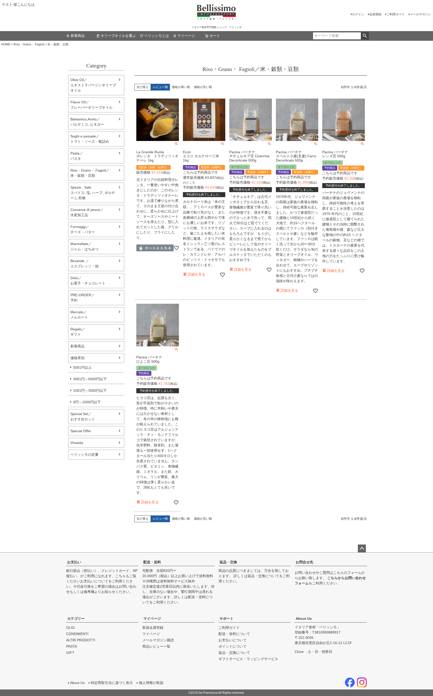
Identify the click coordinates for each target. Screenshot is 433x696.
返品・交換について (263, 576)
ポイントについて (233, 646)
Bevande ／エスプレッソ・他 (84, 263)
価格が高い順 (181, 87)
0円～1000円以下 (87, 402)
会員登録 (375, 14)
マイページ (186, 36)
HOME (5, 44)
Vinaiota (76, 443)
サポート (227, 618)
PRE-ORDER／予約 (82, 297)
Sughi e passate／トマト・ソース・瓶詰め (89, 138)
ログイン (358, 14)
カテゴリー (76, 618)
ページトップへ (362, 549)
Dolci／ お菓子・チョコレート (87, 280)
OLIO (70, 628)
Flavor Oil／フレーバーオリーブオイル (91, 104)
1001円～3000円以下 (90, 391)
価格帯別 (77, 358)
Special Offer (80, 431)
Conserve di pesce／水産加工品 (86, 212)
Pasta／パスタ (76, 156)
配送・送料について (234, 634)
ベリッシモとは (156, 36)
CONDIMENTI (77, 634)
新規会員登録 (152, 628)
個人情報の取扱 (151, 683)
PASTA (71, 646)
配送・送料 (152, 562)
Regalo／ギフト (77, 331)
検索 (365, 35)
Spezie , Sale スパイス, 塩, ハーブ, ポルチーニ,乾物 (92, 192)
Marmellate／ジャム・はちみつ (84, 246)
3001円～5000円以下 (90, 379)
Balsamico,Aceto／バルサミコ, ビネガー (87, 121)
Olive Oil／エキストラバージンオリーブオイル (93, 85)
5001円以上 (82, 367)
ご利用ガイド (396, 14)
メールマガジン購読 (158, 640)
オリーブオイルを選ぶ (118, 36)
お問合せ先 (304, 562)
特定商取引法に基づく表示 (112, 683)
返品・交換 (228, 562)
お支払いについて (94, 581)
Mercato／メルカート (79, 314)
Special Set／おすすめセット (82, 416)
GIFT (70, 653)
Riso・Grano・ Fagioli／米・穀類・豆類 (90, 173)
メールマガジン (420, 14)
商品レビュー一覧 (156, 646)
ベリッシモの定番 (84, 454)
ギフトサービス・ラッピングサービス (248, 659)
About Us (304, 618)
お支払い (74, 562)
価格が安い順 (203, 87)
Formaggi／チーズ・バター (82, 229)
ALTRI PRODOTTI (80, 640)
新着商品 (78, 36)
